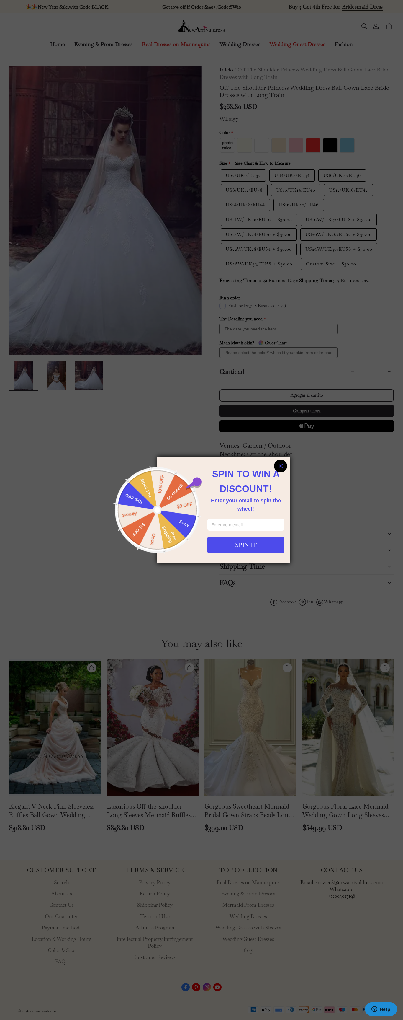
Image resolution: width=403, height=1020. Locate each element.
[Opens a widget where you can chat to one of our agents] (381, 1009)
